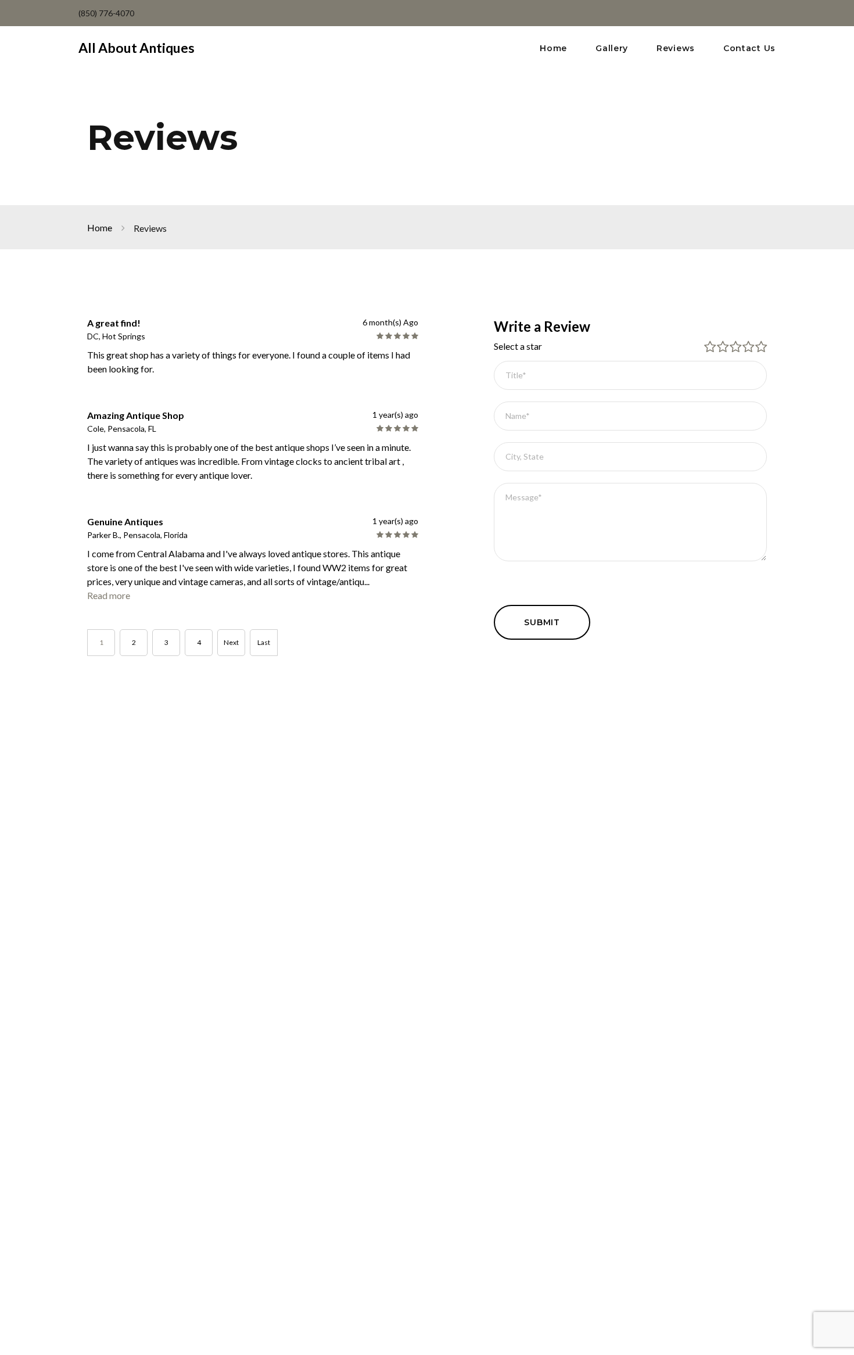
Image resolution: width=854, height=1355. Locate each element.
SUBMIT (542, 622)
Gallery (611, 48)
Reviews (675, 48)
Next (231, 642)
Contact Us (749, 48)
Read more (108, 595)
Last (263, 642)
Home (553, 48)
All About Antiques (136, 48)
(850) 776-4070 (106, 13)
